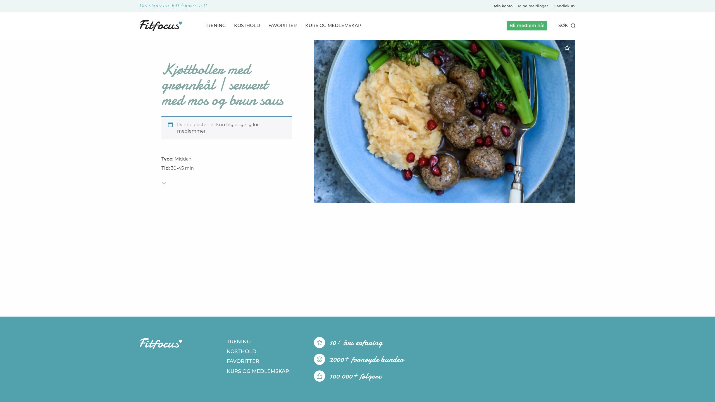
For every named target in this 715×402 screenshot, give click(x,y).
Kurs (333, 25)
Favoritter (282, 25)
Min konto (503, 6)
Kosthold (247, 25)
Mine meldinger (533, 6)
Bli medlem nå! (526, 25)
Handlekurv (564, 6)
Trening (215, 25)
